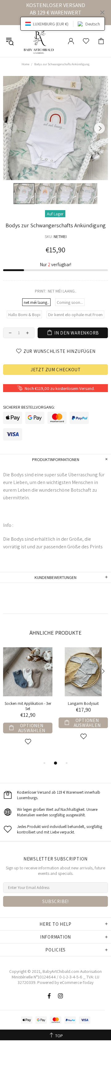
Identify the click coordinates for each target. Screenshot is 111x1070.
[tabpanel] (28, 703)
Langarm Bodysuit (83, 703)
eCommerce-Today (76, 982)
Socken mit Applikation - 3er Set (28, 706)
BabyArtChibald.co (59, 971)
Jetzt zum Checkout (56, 369)
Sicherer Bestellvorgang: (29, 407)
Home (25, 64)
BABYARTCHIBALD (40, 41)
